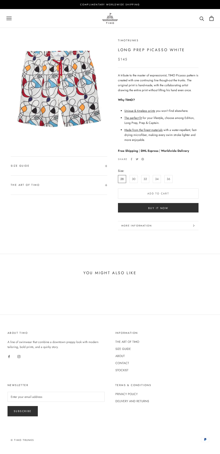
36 (168, 179)
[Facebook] (131, 159)
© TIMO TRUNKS (22, 440)
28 (122, 179)
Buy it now (158, 208)
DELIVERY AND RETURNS (132, 401)
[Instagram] (18, 356)
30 (133, 179)
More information (136, 225)
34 (157, 179)
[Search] (202, 18)
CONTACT (122, 363)
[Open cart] (211, 18)
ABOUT (120, 356)
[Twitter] (137, 159)
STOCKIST (121, 370)
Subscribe (23, 411)
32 (145, 179)
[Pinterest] (142, 159)
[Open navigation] (9, 18)
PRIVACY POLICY (126, 394)
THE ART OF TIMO (25, 185)
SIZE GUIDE (20, 166)
